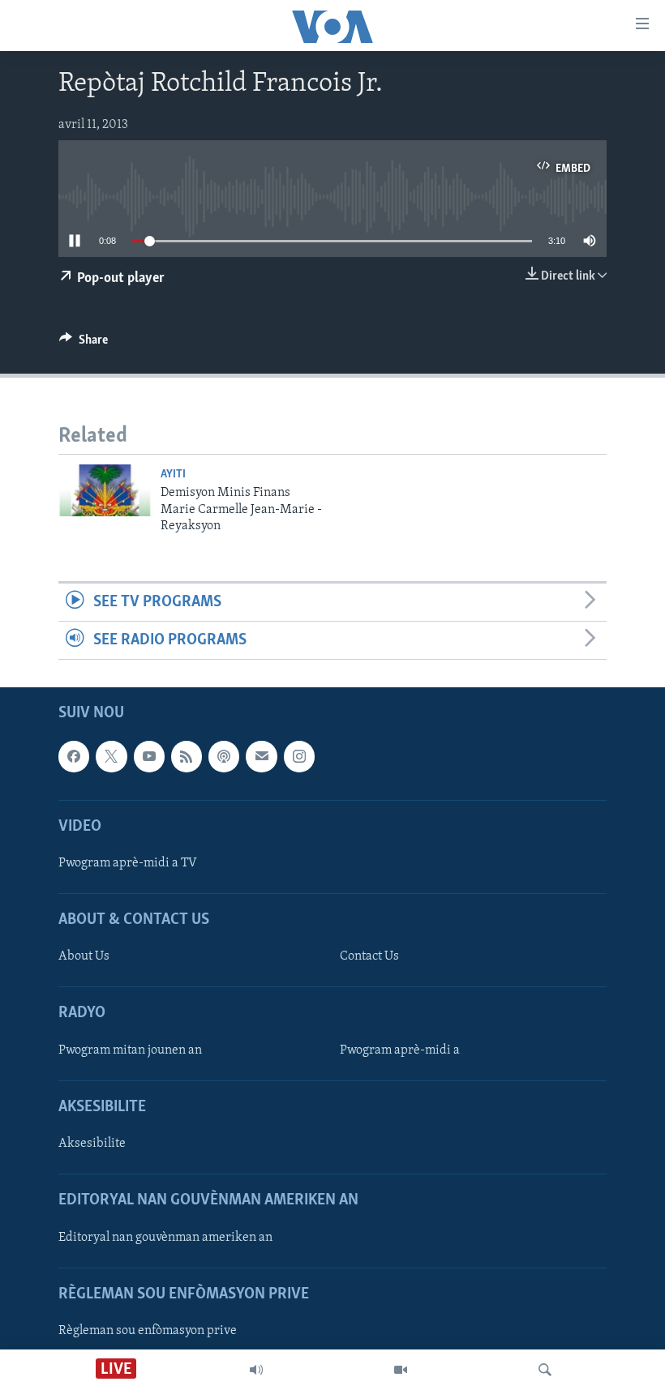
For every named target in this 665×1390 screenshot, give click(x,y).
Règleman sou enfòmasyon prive (147, 1330)
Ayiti (173, 474)
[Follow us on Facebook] (73, 757)
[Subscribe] (261, 757)
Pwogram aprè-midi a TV (127, 863)
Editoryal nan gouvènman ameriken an (165, 1237)
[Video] (400, 1369)
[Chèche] (545, 1369)
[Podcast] (223, 757)
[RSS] (186, 757)
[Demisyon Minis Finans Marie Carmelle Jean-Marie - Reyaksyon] (104, 490)
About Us (83, 957)
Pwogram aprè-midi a (400, 1050)
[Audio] (256, 1369)
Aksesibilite (92, 1143)
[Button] (83, 343)
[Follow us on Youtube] (149, 757)
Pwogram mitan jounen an (130, 1050)
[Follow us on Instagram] (299, 757)
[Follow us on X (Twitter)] (111, 757)
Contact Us (369, 957)
